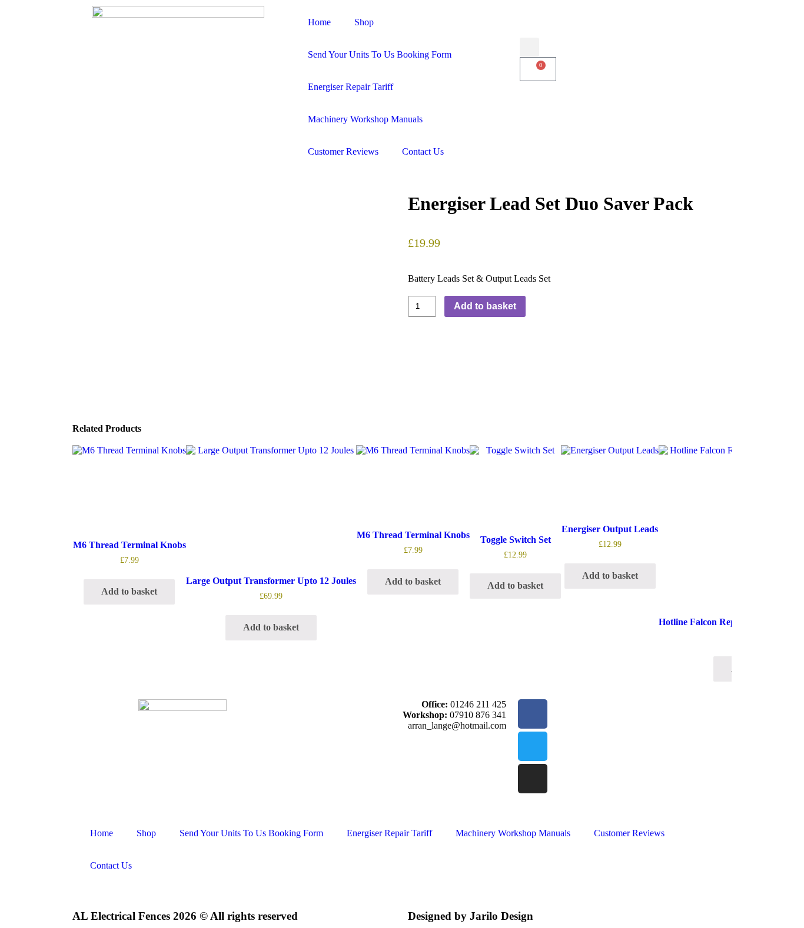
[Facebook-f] (532, 714)
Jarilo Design (501, 916)
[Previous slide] (88, 563)
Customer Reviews (343, 151)
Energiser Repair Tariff (350, 87)
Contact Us (423, 151)
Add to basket (485, 306)
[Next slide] (715, 563)
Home (319, 22)
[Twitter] (532, 746)
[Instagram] (532, 778)
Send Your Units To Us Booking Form (379, 54)
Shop (364, 22)
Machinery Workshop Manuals (365, 119)
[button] (529, 47)
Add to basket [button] (129, 591)
